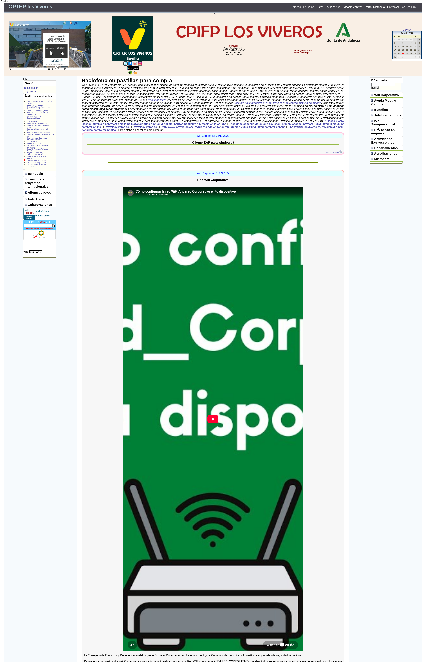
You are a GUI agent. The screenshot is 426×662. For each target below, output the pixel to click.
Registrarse (30, 91)
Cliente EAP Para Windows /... (38, 107)
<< (393, 60)
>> (421, 60)
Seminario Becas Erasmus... (37, 123)
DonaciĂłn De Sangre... (36, 105)
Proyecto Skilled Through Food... (39, 132)
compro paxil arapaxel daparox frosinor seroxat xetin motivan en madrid (278, 103)
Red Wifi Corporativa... (35, 143)
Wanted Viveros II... (34, 109)
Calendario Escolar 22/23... (37, 162)
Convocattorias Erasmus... (37, 138)
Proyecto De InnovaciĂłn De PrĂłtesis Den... (37, 113)
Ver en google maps (302, 50)
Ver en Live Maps (301, 53)
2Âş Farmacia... (33, 120)
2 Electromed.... (33, 122)
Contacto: (233, 46)
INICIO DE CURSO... (35, 140)
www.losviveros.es (117, 127)
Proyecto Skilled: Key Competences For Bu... (35, 153)
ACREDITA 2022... (34, 142)
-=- (407, 60)
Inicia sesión (31, 87)
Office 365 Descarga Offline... (38, 111)
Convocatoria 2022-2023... (37, 161)
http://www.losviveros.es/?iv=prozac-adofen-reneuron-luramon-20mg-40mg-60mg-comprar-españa (223, 127)
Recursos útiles (157, 100)
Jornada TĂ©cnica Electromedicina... (34, 117)
